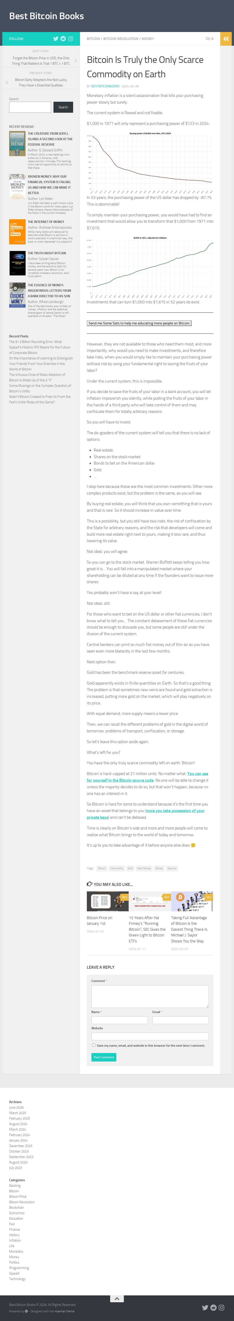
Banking (15, 1186)
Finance (14, 1229)
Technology (17, 1279)
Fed (12, 1224)
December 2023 (20, 1146)
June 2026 (16, 1107)
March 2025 (17, 1113)
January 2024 (18, 1140)
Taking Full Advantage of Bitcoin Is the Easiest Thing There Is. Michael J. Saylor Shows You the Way (189, 929)
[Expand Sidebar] (226, 39)
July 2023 (15, 1168)
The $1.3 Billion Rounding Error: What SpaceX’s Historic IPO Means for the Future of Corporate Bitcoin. (39, 347)
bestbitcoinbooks (105, 86)
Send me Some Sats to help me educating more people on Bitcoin (139, 323)
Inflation (15, 1240)
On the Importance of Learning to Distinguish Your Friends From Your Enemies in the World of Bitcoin (41, 363)
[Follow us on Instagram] (70, 38)
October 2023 (19, 1151)
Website (97, 1028)
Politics (14, 1262)
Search (14, 99)
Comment (99, 981)
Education (16, 1219)
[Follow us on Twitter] (55, 38)
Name (96, 1012)
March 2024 (17, 1129)
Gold (130, 868)
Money (148, 39)
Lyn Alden (46, 199)
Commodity (116, 868)
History (14, 1235)
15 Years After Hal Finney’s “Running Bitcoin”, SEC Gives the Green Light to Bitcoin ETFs (147, 929)
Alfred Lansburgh (51, 302)
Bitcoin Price (18, 1197)
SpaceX (14, 1273)
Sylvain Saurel (48, 259)
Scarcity (172, 868)
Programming (19, 1268)
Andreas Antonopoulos (55, 227)
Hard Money (144, 868)
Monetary (16, 1251)
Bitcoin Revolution (120, 39)
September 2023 (21, 1157)
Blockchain (16, 1208)
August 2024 (18, 1124)
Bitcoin (93, 39)
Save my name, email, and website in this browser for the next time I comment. (151, 1046)
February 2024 (19, 1135)
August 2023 (18, 1162)
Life (11, 1246)
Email (157, 1012)
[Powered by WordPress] (26, 1311)
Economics (16, 1213)
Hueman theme (64, 1311)
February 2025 (19, 1118)
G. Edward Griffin (51, 150)
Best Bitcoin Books (46, 16)
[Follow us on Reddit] (63, 38)
